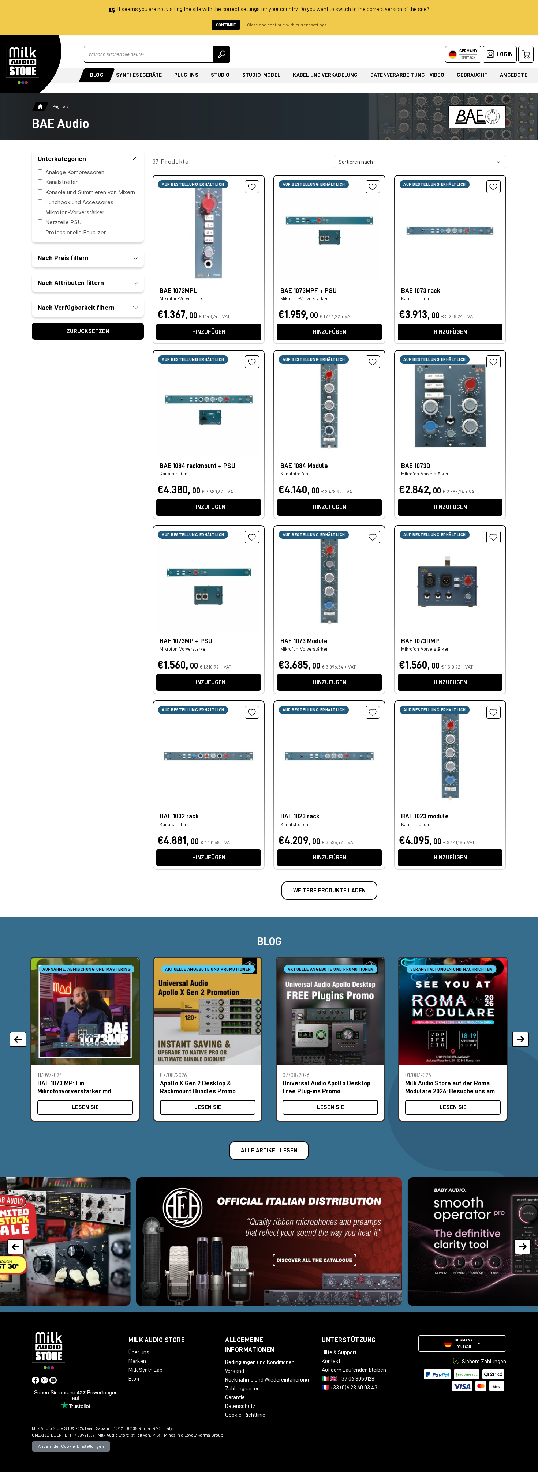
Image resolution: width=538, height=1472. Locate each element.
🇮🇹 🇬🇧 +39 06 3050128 (348, 1379)
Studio (220, 75)
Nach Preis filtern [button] (63, 257)
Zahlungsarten (242, 1389)
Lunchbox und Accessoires (79, 202)
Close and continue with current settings (286, 25)
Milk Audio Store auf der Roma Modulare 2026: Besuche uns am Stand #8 (450, 1087)
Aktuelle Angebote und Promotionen (208, 969)
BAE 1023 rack (300, 816)
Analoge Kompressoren (74, 172)
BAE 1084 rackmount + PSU (197, 466)
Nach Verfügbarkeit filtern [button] (76, 307)
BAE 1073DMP (420, 641)
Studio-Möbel (261, 75)
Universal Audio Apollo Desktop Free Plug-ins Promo (326, 1087)
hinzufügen (208, 332)
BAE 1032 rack (179, 816)
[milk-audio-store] (22, 64)
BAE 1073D (415, 466)
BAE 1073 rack (420, 290)
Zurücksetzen (88, 331)
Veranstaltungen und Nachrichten (451, 969)
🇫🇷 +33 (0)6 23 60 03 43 (349, 1387)
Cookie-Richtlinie (245, 1415)
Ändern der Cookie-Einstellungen (71, 1446)
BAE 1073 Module (304, 641)
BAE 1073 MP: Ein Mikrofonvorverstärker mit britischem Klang (74, 1087)
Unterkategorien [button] (62, 158)
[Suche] (221, 54)
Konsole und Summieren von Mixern (90, 192)
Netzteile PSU (63, 222)
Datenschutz (240, 1406)
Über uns (138, 1352)
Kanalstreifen (62, 181)
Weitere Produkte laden (329, 890)
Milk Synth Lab (145, 1370)
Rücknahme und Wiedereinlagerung (267, 1380)
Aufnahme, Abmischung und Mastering (86, 969)
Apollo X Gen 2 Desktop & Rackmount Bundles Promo (198, 1087)
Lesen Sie (85, 1107)
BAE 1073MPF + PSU (308, 290)
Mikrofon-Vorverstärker (74, 212)
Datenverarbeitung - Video (407, 75)
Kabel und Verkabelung (325, 75)
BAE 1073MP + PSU (186, 641)
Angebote (513, 75)
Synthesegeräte (139, 75)
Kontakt (331, 1361)
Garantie (235, 1397)
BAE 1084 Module (304, 466)
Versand (234, 1371)
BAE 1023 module (425, 816)
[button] (522, 1242)
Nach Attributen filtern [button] (71, 282)
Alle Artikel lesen (269, 1150)
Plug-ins (186, 75)
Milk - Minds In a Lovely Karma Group (187, 1435)
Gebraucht (472, 75)
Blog (97, 75)
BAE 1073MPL (178, 290)
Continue (226, 25)
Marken (137, 1361)
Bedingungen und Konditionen (260, 1362)
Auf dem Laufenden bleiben (354, 1370)
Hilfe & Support (339, 1352)
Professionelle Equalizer (75, 232)
